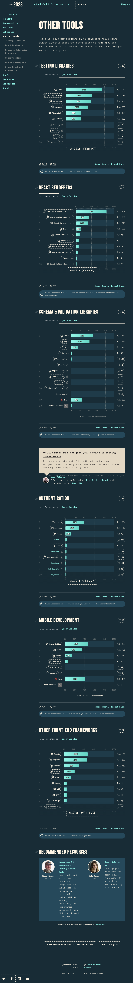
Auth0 (56, 540)
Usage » (109, 944)
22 (122, 66)
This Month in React (97, 480)
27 (122, 499)
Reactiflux (78, 483)
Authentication (13, 58)
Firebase (55, 551)
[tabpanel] (82, 124)
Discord (87, 968)
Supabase (55, 563)
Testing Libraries (15, 40)
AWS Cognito (53, 569)
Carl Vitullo (46, 480)
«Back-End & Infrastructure (70, 944)
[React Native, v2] (94, 866)
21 (122, 730)
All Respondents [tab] (49, 74)
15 (122, 620)
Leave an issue (94, 965)
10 (122, 312)
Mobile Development (15, 62)
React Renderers (14, 45)
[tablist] (50, 74)
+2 (66, 406)
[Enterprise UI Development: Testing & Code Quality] (48, 866)
